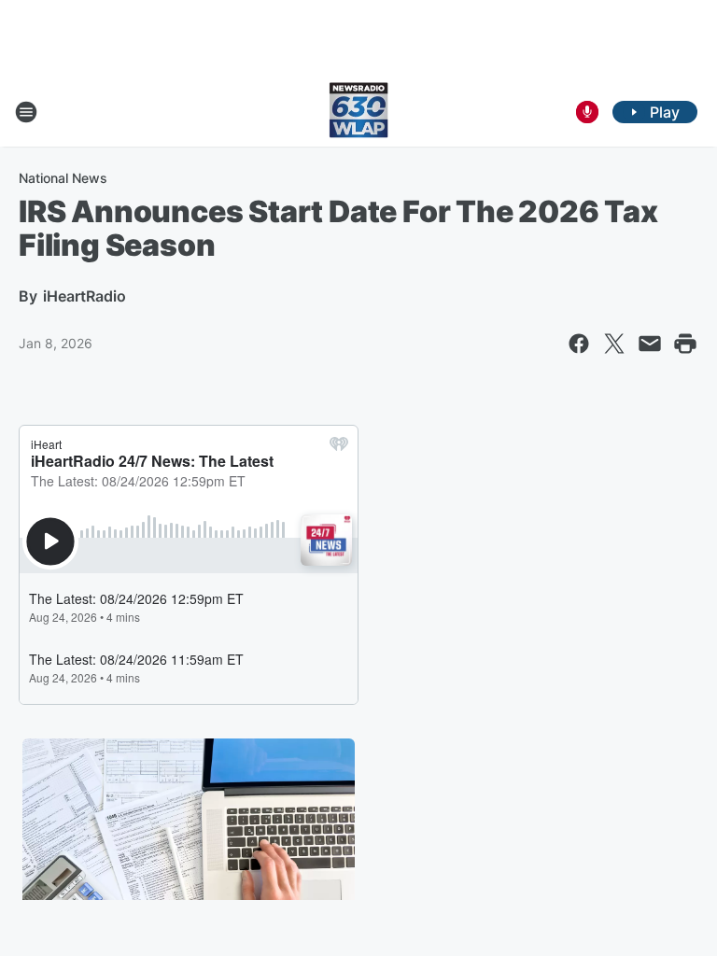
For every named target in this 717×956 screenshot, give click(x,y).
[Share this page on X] (614, 343)
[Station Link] (358, 112)
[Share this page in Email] (650, 343)
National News (63, 178)
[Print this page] (685, 343)
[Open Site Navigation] (26, 112)
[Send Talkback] (587, 112)
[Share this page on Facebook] (579, 343)
